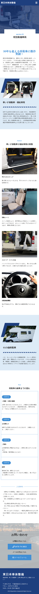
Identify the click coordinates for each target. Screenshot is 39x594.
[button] (36, 3)
